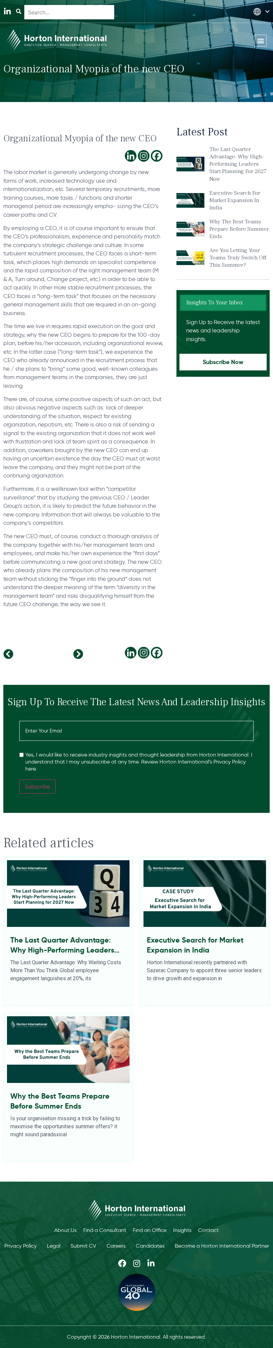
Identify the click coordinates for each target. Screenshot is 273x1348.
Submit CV (83, 1246)
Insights (182, 1230)
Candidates (150, 1246)
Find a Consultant (104, 1230)
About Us (65, 1230)
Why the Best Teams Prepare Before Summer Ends (239, 229)
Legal (53, 1246)
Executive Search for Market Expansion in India (234, 200)
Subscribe (37, 786)
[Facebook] (156, 156)
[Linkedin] (130, 156)
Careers (116, 1246)
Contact (208, 1230)
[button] (260, 40)
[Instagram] (143, 156)
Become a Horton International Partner (222, 1246)
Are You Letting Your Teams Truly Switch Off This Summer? (237, 258)
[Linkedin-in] (7, 11)
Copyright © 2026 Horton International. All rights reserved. (136, 1337)
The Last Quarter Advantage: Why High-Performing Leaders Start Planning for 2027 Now (238, 164)
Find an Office (149, 1230)
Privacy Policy (20, 1246)
